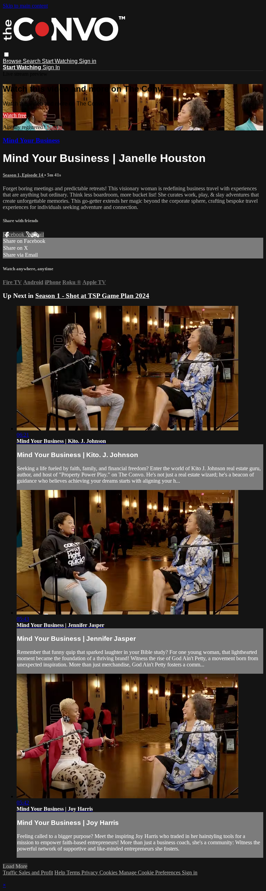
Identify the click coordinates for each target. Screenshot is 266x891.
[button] (6, 54)
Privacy (90, 872)
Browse (13, 61)
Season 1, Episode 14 (23, 175)
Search (32, 61)
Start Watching (60, 61)
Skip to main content (25, 6)
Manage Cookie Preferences (150, 872)
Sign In (51, 67)
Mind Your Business (31, 140)
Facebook (14, 234)
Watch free (14, 115)
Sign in (87, 61)
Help (60, 872)
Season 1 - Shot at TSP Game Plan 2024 (92, 295)
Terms (73, 872)
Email (37, 234)
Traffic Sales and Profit (28, 872)
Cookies (109, 872)
